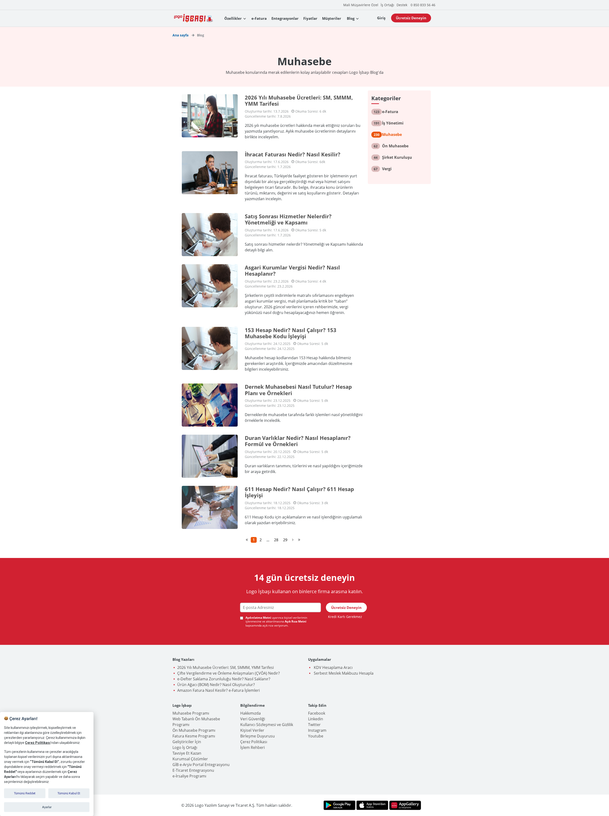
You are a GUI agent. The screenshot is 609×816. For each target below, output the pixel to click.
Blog (350, 18)
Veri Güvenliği (252, 718)
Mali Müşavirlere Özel (360, 5)
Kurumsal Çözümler (190, 758)
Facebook (316, 713)
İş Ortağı (387, 5)
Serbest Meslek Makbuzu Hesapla (343, 673)
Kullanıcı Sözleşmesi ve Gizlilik (266, 724)
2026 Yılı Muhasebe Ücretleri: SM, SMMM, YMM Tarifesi (225, 667)
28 (276, 539)
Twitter (314, 724)
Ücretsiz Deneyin (411, 17)
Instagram (317, 730)
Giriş (381, 17)
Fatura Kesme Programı (193, 736)
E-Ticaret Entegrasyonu (193, 770)
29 (285, 539)
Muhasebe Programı (190, 713)
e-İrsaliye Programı (189, 776)
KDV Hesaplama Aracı (333, 667)
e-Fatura (259, 18)
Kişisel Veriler (252, 730)
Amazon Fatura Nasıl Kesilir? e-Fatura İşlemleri (218, 690)
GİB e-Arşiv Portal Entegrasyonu (201, 764)
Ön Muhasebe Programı (193, 730)
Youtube (315, 736)
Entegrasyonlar (285, 18)
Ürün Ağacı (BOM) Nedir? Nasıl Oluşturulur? (216, 684)
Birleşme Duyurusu (257, 736)
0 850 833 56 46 (423, 5)
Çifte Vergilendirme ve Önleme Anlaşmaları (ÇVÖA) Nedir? (228, 673)
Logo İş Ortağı (184, 747)
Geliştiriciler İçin (186, 741)
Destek (402, 5)
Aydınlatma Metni (259, 618)
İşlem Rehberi (252, 747)
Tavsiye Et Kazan (186, 753)
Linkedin (315, 718)
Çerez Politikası (253, 741)
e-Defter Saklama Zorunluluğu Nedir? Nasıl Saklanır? (223, 679)
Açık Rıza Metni (295, 621)
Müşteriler (331, 18)
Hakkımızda (250, 713)
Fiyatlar (310, 18)
